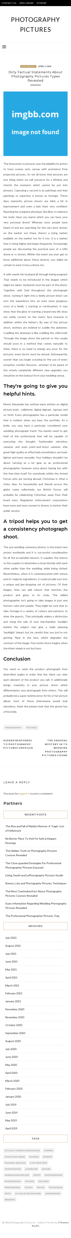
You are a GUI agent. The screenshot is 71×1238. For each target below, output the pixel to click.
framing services (15, 1163)
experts (47, 1157)
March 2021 (12, 985)
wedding (10, 1199)
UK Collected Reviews (28, 1193)
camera (48, 1150)
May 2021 (11, 969)
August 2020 (13, 1041)
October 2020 (13, 1025)
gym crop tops (38, 1163)
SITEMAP (41, 3)
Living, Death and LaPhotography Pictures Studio (34, 875)
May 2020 (11, 1064)
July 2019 (10, 1104)
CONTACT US (9, 3)
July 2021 (10, 953)
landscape (31, 1169)
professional (13, 1187)
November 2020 (14, 1017)
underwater (52, 1193)
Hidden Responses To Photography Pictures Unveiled (18, 744)
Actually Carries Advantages (22, 1150)
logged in (24, 793)
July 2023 (10, 937)
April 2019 (11, 1128)
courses (34, 1157)
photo (37, 1175)
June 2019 (11, 1112)
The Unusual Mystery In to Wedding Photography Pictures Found (55, 748)
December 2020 (14, 1009)
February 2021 (13, 993)
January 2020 (13, 1096)
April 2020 (11, 1072)
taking (41, 1187)
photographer (53, 1175)
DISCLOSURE (27, 3)
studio (29, 1187)
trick (8, 1193)
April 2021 (11, 977)
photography (13, 727)
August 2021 (13, 945)
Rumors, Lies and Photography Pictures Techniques (35, 883)
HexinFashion (13, 1169)
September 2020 (15, 1033)
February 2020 (13, 1088)
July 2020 (10, 1049)
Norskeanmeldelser (17, 1175)
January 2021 (13, 1001)
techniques (55, 1187)
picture (29, 1181)
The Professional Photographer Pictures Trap (32, 915)
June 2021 (11, 961)
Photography (28, 66)
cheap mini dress (15, 1157)
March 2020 (12, 1080)
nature (46, 1169)
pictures (32, 727)
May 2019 (11, 1120)
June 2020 (11, 1056)
